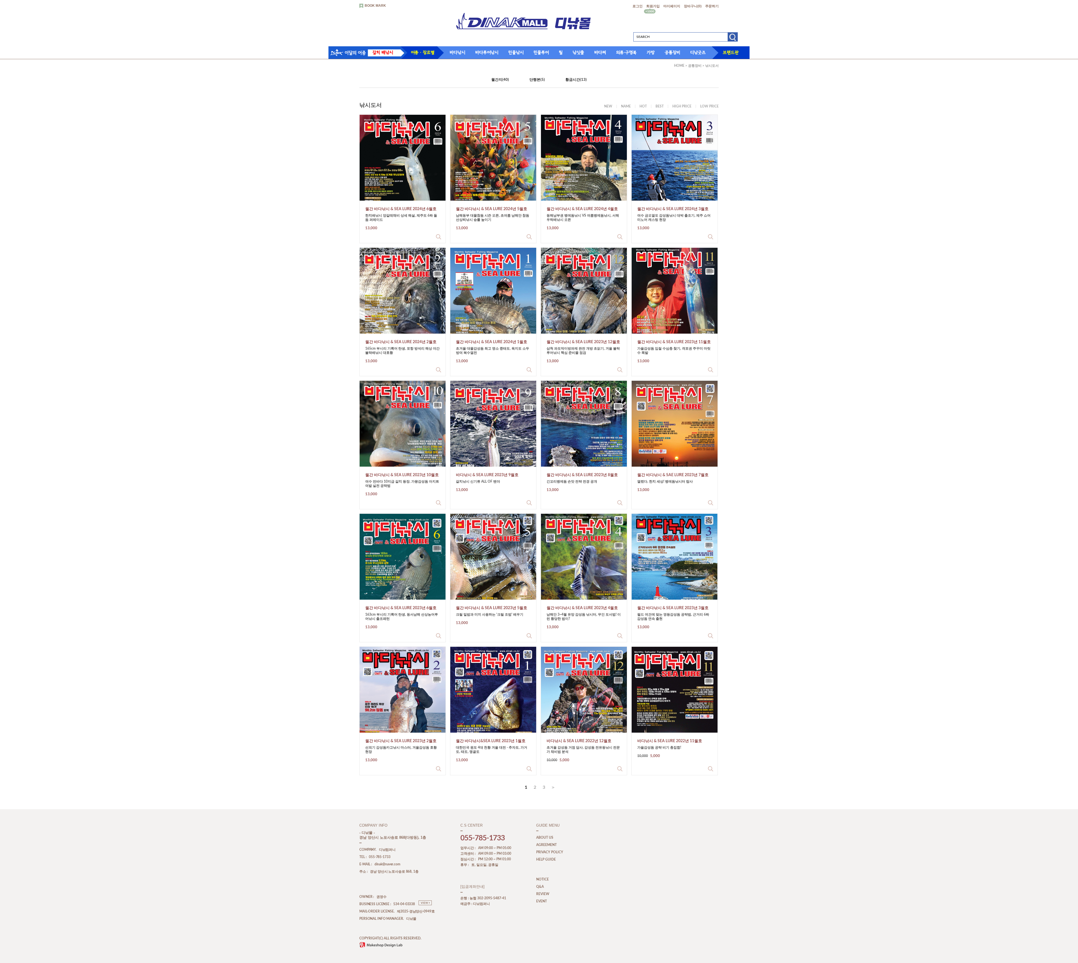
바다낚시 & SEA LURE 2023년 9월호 (487, 475)
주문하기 (712, 6)
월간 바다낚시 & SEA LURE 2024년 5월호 (491, 209)
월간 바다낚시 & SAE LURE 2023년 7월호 (673, 475)
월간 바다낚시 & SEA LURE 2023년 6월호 (401, 608)
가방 (651, 52)
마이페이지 (671, 6)
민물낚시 (516, 52)
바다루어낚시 (486, 52)
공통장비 (672, 52)
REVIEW (542, 894)
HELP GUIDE (546, 859)
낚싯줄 (578, 52)
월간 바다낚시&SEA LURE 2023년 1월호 (491, 741)
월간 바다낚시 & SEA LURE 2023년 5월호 (491, 608)
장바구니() (693, 6)
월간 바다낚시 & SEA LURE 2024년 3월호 (673, 209)
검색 (732, 39)
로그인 (637, 6)
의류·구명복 (626, 52)
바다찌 (600, 52)
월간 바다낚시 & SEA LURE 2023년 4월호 (582, 608)
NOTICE (542, 879)
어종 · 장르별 (422, 52)
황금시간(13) (576, 80)
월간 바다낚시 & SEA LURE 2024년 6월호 (401, 209)
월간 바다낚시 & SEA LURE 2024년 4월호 (582, 209)
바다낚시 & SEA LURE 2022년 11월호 (669, 741)
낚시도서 (712, 65)
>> (552, 787)
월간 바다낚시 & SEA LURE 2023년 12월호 (583, 342)
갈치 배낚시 (383, 52)
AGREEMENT (546, 845)
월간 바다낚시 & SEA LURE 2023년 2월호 (401, 741)
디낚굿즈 (698, 52)
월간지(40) (500, 80)
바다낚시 (457, 52)
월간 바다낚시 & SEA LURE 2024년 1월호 (491, 342)
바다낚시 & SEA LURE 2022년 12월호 (579, 741)
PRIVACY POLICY (549, 852)
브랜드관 (731, 52)
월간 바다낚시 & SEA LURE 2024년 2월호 (401, 342)
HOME (679, 65)
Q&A (540, 887)
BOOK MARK (375, 6)
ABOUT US (544, 838)
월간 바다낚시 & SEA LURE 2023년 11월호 (674, 342)
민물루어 (541, 52)
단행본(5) (537, 80)
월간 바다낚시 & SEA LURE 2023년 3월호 (673, 608)
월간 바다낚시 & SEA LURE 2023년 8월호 (582, 475)
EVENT (541, 901)
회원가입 (653, 6)
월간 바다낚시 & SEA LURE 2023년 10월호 (402, 475)
